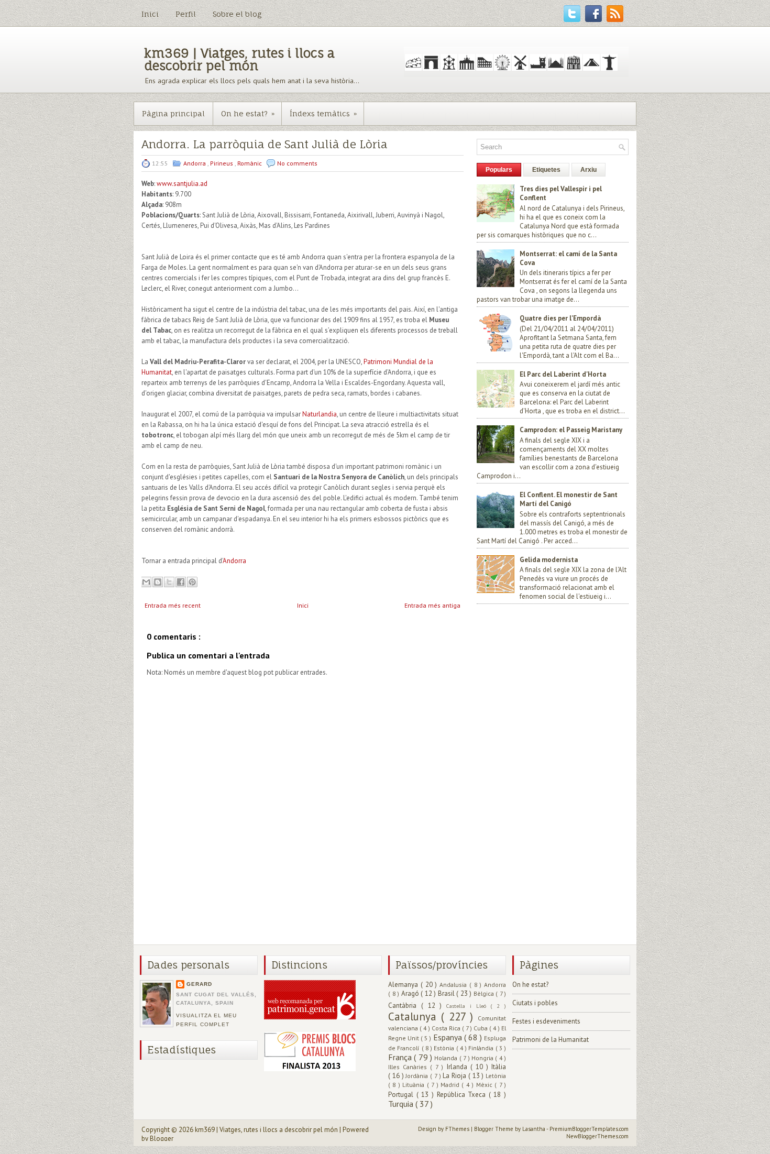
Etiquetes (546, 169)
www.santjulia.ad (182, 183)
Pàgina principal (173, 113)
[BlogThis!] (157, 582)
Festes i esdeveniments (546, 1021)
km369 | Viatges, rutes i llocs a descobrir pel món (239, 59)
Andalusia (454, 984)
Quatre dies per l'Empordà (560, 318)
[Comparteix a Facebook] (180, 582)
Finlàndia (481, 1048)
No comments (297, 163)
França (401, 1057)
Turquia (401, 1103)
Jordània (417, 1076)
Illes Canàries (409, 1067)
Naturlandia (319, 414)
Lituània (414, 1085)
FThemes (458, 1129)
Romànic (250, 163)
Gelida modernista (549, 559)
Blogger (161, 1138)
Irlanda (458, 1066)
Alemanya (404, 984)
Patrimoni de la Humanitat (550, 1039)
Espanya (448, 1037)
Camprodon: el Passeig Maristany (571, 429)
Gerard (199, 984)
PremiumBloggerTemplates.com (589, 1129)
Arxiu (588, 169)
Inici (150, 13)
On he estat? (247, 113)
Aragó (411, 993)
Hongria (483, 1058)
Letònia (496, 1076)
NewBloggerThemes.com (597, 1136)
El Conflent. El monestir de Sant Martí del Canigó (569, 499)
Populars (499, 169)
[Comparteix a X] (169, 582)
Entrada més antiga (432, 605)
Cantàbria (404, 1005)
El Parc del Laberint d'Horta (563, 374)
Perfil (185, 13)
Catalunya (414, 1016)
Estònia (445, 1048)
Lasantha (534, 1129)
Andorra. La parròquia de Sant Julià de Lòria (264, 144)
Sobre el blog (237, 13)
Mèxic (485, 1085)
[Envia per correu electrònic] (146, 582)
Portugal (402, 1094)
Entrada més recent (173, 605)
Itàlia (498, 1066)
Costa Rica (447, 1028)
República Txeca (463, 1094)
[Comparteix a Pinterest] (192, 582)
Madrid (451, 1085)
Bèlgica (485, 993)
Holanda (446, 1058)
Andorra (195, 163)
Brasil (447, 993)
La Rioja (455, 1075)
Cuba (481, 1028)
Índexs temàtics (323, 113)
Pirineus (222, 163)
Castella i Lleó (468, 1005)
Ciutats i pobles (535, 1002)
